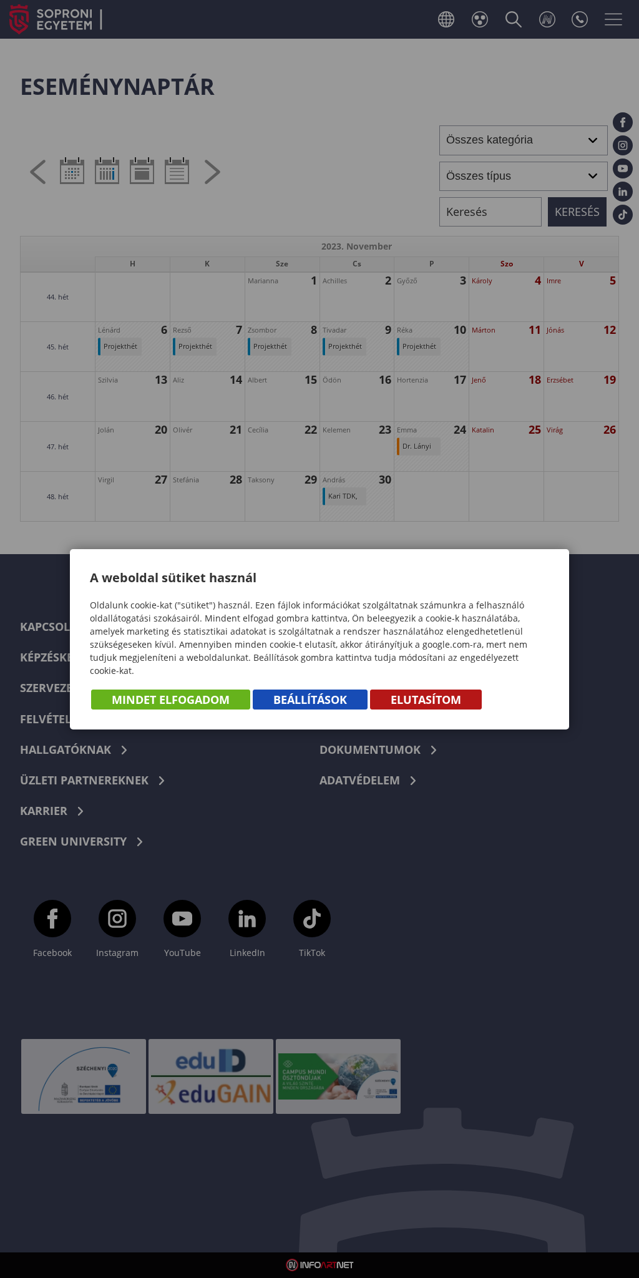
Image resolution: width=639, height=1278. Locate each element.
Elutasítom (426, 699)
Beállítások (310, 699)
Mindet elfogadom (171, 699)
